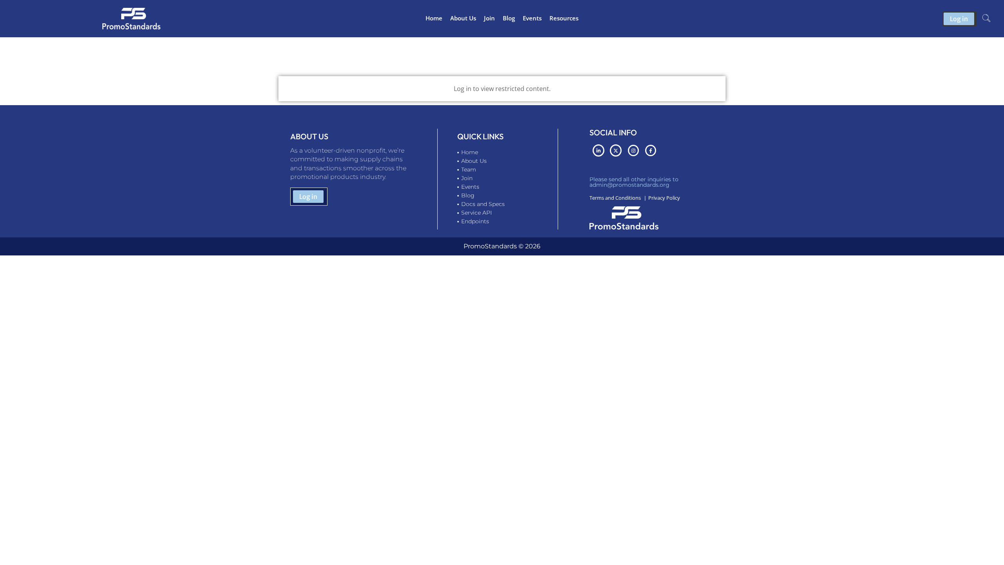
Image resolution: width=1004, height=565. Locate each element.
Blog (509, 18)
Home (434, 18)
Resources (563, 18)
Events (532, 18)
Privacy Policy (664, 197)
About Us (463, 18)
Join (489, 18)
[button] (986, 19)
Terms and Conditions (615, 197)
